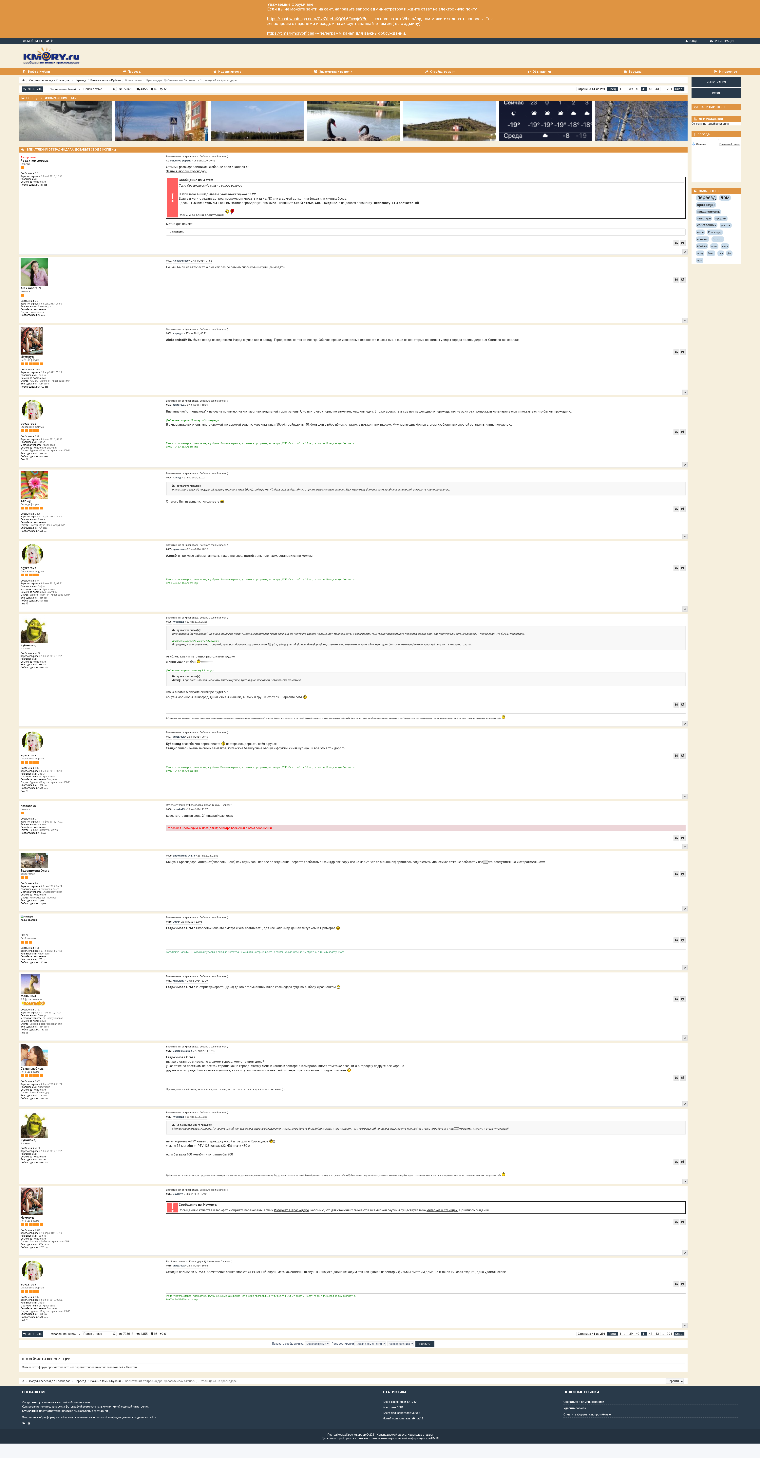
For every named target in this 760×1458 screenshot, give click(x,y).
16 (155, 89)
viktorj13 (417, 1418)
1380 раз (43, 453)
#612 (169, 1051)
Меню (39, 41)
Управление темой (63, 89)
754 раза (43, 528)
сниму (700, 253)
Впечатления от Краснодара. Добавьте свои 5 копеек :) (197, 156)
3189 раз (43, 1030)
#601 (169, 260)
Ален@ (26, 501)
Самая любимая (33, 1068)
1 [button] (620, 89)
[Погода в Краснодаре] (716, 139)
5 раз (42, 315)
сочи (721, 253)
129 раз (43, 185)
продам (720, 218)
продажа (702, 239)
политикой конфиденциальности (115, 1417)
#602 (169, 333)
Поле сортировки (343, 1343)
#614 (169, 1194)
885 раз (42, 665)
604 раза (43, 456)
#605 (169, 549)
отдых (714, 246)
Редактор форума (34, 160)
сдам (699, 260)
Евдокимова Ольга (35, 871)
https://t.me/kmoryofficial (290, 33)
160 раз (43, 962)
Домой (28, 41)
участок (726, 225)
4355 (144, 89)
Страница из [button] (591, 89)
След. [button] (679, 89)
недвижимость (708, 211)
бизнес (711, 253)
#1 (167, 160)
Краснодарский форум (392, 1434)
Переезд (80, 80)
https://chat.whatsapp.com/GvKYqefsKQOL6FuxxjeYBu (317, 18)
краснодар (706, 205)
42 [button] (650, 89)
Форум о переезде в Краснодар (49, 80)
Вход (693, 41)
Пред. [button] (612, 89)
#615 (169, 1265)
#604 (169, 477)
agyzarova (28, 424)
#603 (169, 405)
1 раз (41, 900)
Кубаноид (28, 645)
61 (165, 89)
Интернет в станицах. (442, 1210)
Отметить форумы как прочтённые (587, 1414)
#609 (169, 855)
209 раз (42, 959)
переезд (706, 197)
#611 (169, 980)
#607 (169, 736)
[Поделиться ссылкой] (683, 243)
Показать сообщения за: (288, 1343)
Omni (24, 935)
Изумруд (27, 357)
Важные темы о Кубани (105, 80)
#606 (169, 621)
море (700, 232)
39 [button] (631, 89)
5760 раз (43, 387)
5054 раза (44, 384)
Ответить (35, 89)
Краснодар (715, 232)
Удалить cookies (574, 1408)
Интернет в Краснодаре (291, 1210)
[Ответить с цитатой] (676, 243)
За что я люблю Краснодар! (186, 171)
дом (725, 197)
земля (725, 246)
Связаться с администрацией (583, 1402)
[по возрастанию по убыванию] (400, 1343)
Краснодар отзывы (420, 1434)
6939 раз (43, 668)
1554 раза (44, 1027)
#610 (169, 921)
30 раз (42, 903)
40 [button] (637, 89)
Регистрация (724, 41)
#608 (169, 809)
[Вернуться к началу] (685, 251)
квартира (704, 218)
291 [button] (669, 89)
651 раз (43, 531)
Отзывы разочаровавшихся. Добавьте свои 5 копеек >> (207, 167)
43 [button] (657, 89)
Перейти (673, 1381)
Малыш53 (28, 996)
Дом (729, 253)
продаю (702, 246)
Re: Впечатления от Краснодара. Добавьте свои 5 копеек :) (199, 805)
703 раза (43, 1096)
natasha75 (28, 806)
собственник (706, 225)
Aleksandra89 (31, 288)
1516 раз (43, 1099)
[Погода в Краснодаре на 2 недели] (729, 144)
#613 (169, 1117)
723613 (128, 89)
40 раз (42, 833)
